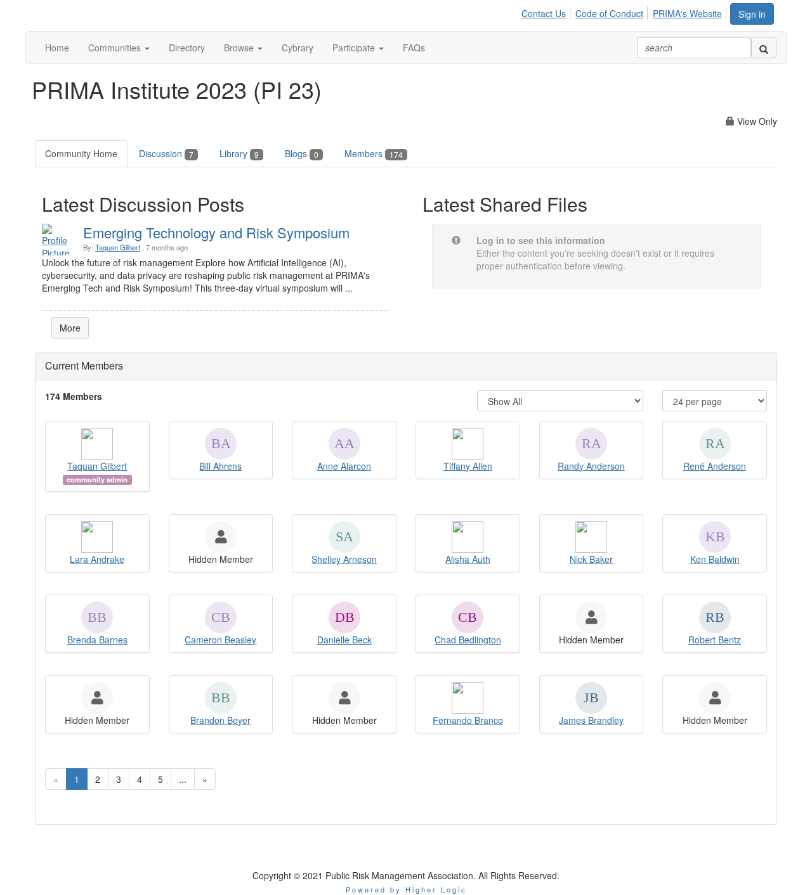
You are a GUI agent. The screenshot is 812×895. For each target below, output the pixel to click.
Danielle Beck (344, 639)
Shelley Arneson (344, 559)
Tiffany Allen (467, 466)
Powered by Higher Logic (406, 889)
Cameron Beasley (220, 639)
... (183, 779)
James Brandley (591, 720)
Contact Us (543, 13)
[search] (763, 47)
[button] (119, 47)
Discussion (166, 153)
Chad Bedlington (468, 639)
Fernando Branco (468, 720)
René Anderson (714, 466)
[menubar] (625, 11)
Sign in (752, 14)
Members (373, 153)
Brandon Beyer (220, 720)
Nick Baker (591, 559)
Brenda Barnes (97, 639)
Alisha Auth (467, 559)
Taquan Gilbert (117, 247)
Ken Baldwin (715, 559)
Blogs (301, 153)
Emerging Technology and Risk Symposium (216, 232)
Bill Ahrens (220, 466)
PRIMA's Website (687, 13)
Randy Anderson (591, 466)
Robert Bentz (714, 639)
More (70, 327)
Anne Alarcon (344, 466)
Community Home (81, 153)
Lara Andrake (97, 559)
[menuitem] (547, 11)
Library (239, 153)
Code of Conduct (609, 13)
